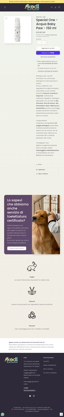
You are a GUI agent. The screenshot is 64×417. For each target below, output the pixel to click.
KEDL (19, 407)
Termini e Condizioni (50, 373)
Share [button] (40, 164)
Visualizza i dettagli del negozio (48, 71)
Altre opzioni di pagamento (48, 56)
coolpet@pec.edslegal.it (32, 411)
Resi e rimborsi (48, 369)
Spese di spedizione (51, 34)
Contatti (46, 361)
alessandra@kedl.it (43, 409)
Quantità (38, 39)
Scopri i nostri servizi (17, 248)
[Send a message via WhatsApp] (2, 414)
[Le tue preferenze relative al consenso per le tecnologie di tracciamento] (61, 414)
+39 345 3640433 (19, 409)
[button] (5, 7)
